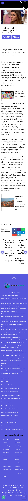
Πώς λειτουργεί (4, 381)
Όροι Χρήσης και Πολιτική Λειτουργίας (9, 391)
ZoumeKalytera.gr (19, 469)
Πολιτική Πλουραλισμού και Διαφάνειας (10, 388)
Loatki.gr (5, 459)
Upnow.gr (17, 459)
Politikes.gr (17, 439)
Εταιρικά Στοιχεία (5, 378)
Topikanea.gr (17, 449)
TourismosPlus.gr (18, 452)
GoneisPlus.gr (6, 452)
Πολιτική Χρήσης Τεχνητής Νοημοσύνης (10, 408)
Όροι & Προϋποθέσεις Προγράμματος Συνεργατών (12, 429)
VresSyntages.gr (18, 462)
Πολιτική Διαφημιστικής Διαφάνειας (9, 422)
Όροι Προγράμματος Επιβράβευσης (9, 425)
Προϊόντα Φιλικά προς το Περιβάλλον (9, 412)
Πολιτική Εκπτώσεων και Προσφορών (9, 415)
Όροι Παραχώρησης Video (7, 402)
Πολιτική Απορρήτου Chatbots (7, 405)
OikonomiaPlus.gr (7, 469)
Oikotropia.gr (5, 473)
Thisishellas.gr (18, 446)
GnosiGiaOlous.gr (6, 449)
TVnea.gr (17, 456)
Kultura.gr (5, 456)
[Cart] (21, 2)
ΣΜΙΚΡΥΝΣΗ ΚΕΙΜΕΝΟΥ (16, 37)
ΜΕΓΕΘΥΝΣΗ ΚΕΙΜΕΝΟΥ (6, 37)
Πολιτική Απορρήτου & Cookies (8, 384)
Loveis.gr (5, 462)
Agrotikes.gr (5, 439)
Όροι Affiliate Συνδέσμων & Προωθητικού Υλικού (12, 419)
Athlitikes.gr (5, 442)
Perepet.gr (5, 476)
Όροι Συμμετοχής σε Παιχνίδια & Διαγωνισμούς (11, 398)
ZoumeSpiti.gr (18, 473)
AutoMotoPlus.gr (6, 446)
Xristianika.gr (17, 466)
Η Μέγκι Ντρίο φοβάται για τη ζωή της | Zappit (10, 30)
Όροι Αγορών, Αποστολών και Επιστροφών (10, 395)
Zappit (8, 224)
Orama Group (12, 485)
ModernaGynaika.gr (7, 466)
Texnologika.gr (18, 442)
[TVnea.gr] (3, 4)
